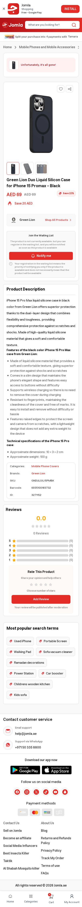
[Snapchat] (65, 792)
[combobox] (49, 25)
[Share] (69, 89)
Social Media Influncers (20, 845)
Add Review (41, 599)
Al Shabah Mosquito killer (21, 868)
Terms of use (50, 865)
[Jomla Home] (12, 25)
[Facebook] (17, 792)
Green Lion (38, 473)
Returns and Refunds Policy (56, 840)
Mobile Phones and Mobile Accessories (47, 47)
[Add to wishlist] (60, 88)
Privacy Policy (51, 850)
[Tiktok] (46, 792)
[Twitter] (36, 792)
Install (70, 9)
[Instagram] (26, 792)
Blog (44, 830)
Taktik (7, 861)
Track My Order (52, 858)
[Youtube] (55, 792)
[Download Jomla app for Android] (25, 770)
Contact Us (11, 823)
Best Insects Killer (16, 853)
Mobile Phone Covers (45, 466)
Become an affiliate (17, 838)
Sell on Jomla (12, 830)
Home (7, 47)
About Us (47, 823)
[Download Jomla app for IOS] (57, 770)
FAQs (45, 873)
